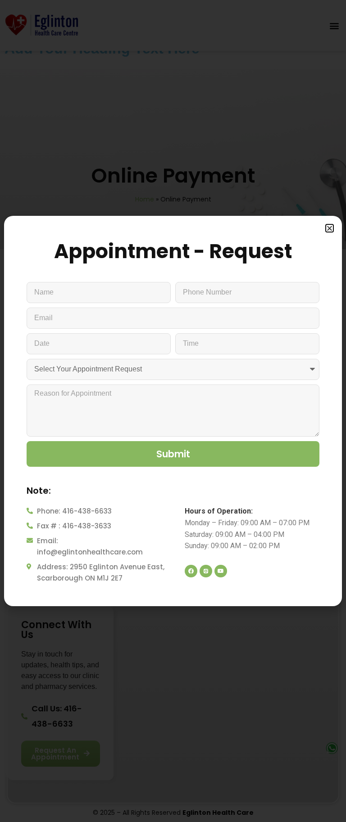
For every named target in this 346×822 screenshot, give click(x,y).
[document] (173, 411)
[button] (329, 228)
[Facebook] (191, 571)
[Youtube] (220, 571)
